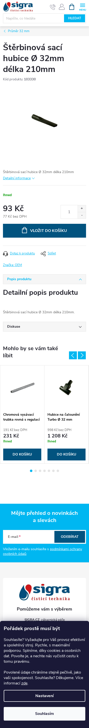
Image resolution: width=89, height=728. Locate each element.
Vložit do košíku (48, 230)
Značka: (12, 265)
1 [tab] (31, 471)
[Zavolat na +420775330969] (53, 7)
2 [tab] (35, 471)
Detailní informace (17, 178)
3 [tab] (40, 471)
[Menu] (82, 6)
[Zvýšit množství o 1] (82, 208)
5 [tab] (49, 471)
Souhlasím (44, 713)
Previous (73, 355)
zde (24, 683)
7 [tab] (58, 471)
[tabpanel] (22, 414)
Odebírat (70, 536)
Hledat (74, 18)
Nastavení (44, 696)
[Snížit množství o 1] (82, 215)
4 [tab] (44, 471)
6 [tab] (53, 471)
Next (82, 355)
